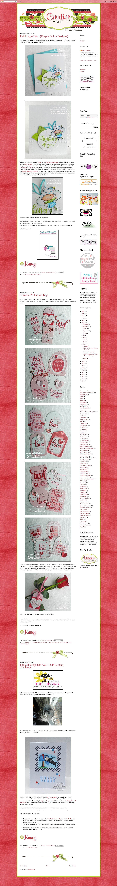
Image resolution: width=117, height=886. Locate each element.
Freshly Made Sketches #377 (30, 171)
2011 (83, 376)
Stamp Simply (83, 488)
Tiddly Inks (82, 517)
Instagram (82, 69)
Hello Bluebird (83, 429)
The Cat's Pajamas (31, 847)
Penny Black (83, 463)
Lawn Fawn (83, 438)
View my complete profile (88, 60)
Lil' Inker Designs (84, 440)
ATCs (81, 398)
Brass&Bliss (83, 402)
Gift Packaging (35, 642)
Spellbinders (83, 486)
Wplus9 (82, 527)
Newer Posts (23, 866)
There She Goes (84, 515)
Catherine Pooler (84, 408)
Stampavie (82, 490)
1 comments (50, 845)
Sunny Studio (83, 500)
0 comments (49, 640)
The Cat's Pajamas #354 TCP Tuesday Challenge (42, 666)
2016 (83, 365)
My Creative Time (84, 452)
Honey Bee (83, 433)
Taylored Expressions (85, 505)
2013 (83, 372)
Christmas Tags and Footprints (87, 412)
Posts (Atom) (31, 869)
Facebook (68, 819)
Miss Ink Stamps (84, 450)
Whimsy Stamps (84, 523)
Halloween (82, 427)
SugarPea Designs (84, 498)
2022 (83, 316)
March (84, 344)
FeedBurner (93, 147)
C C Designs (83, 404)
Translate (92, 117)
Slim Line (82, 484)
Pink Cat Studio (84, 469)
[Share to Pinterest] (63, 272)
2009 (83, 381)
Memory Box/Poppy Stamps (87, 448)
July (84, 335)
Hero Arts (82, 431)
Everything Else (84, 419)
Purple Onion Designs (52, 162)
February (85, 346)
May (84, 339)
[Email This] (56, 272)
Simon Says (83, 482)
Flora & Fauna (83, 423)
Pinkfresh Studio (84, 471)
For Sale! (82, 41)
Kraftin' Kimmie (83, 436)
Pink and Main (83, 467)
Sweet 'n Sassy (84, 502)
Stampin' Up (83, 492)
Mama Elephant (84, 444)
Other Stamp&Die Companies (87, 458)
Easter (81, 415)
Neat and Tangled (84, 456)
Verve (26, 644)
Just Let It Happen (52, 797)
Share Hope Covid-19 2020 (87, 479)
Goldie (39, 162)
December (86, 324)
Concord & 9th (83, 413)
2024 (83, 311)
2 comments (50, 272)
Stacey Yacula (28, 164)
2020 (83, 320)
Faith (27, 642)
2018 (83, 361)
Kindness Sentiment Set (26, 168)
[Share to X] (59, 272)
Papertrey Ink (46, 642)
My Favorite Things (84, 454)
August (85, 333)
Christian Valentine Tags (34, 295)
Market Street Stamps (85, 446)
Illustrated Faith (84, 435)
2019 (83, 322)
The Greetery (83, 509)
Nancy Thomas (86, 50)
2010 (83, 379)
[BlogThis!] (57, 272)
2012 (83, 374)
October (85, 328)
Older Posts (72, 866)
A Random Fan (83, 394)
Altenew (82, 396)
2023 (83, 313)
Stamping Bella (84, 494)
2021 (83, 318)
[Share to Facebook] (61, 272)
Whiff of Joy (83, 521)
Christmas (82, 410)
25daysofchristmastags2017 (87, 392)
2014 (83, 370)
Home (48, 866)
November (86, 326)
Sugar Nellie (83, 496)
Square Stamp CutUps (47, 801)
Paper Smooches (84, 459)
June (84, 337)
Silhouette (82, 481)
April (84, 342)
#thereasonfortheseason (86, 390)
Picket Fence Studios (85, 465)
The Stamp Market (84, 513)
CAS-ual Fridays (84, 406)
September (86, 331)
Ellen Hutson (83, 417)
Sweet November (84, 504)
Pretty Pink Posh (84, 473)
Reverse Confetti (58, 642)
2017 (83, 363)
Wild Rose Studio (84, 525)
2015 (83, 368)
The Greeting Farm (84, 511)
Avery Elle (82, 400)
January (85, 358)
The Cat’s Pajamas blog (54, 819)
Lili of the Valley (84, 442)
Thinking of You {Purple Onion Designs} (44, 36)
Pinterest (82, 71)
